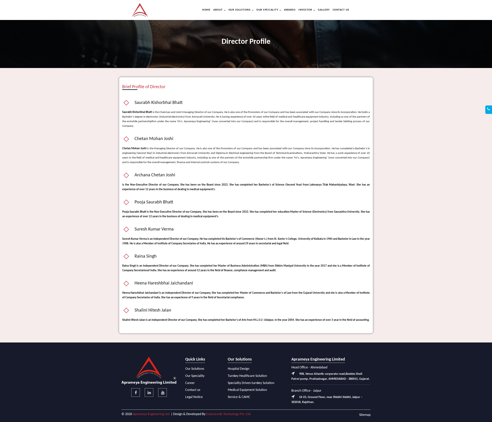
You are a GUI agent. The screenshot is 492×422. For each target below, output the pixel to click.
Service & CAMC (239, 397)
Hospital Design (238, 369)
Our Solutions (240, 10)
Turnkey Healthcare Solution (247, 376)
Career (190, 383)
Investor (305, 10)
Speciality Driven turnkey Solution (251, 383)
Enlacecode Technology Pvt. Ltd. (228, 414)
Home (206, 10)
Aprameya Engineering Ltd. (151, 414)
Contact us (341, 10)
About (218, 10)
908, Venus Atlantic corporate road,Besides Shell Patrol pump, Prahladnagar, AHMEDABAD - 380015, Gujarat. (330, 376)
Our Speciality (267, 10)
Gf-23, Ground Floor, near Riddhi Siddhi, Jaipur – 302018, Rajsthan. (326, 400)
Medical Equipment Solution (247, 390)
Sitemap (365, 415)
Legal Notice (194, 397)
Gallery (324, 10)
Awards (290, 10)
